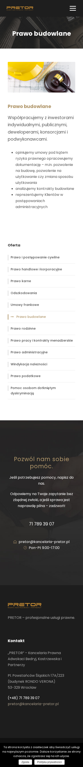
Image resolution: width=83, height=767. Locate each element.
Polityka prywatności (49, 762)
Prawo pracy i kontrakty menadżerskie (42, 340)
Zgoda (25, 762)
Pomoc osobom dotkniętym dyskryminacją (33, 390)
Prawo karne (21, 281)
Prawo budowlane (31, 317)
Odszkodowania (24, 293)
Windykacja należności (29, 364)
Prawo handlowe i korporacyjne (36, 269)
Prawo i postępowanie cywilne (35, 257)
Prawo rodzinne (23, 328)
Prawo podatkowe (26, 376)
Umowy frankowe (25, 305)
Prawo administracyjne (29, 352)
